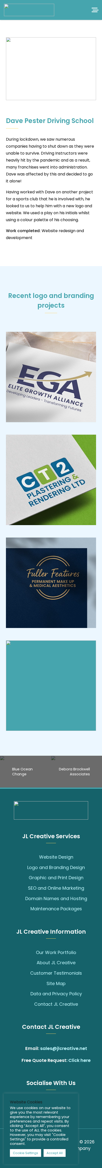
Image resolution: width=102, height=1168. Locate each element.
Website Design (56, 857)
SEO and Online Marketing (56, 888)
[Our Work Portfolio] (31, 952)
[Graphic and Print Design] (24, 877)
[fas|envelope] (20, 1048)
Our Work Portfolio (56, 952)
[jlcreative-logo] (29, 10)
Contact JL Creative (56, 1004)
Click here (79, 1060)
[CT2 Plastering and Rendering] (51, 480)
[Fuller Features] (51, 583)
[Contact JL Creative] (29, 1004)
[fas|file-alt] (16, 1060)
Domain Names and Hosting (56, 898)
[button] (95, 10)
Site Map (56, 983)
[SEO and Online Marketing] (23, 888)
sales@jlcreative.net (63, 1048)
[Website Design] (34, 857)
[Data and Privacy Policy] (25, 993)
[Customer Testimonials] (25, 973)
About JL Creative (56, 962)
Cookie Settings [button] (25, 1153)
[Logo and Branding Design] (22, 867)
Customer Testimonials (56, 973)
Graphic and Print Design (56, 878)
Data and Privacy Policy (56, 994)
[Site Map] (41, 983)
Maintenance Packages (56, 909)
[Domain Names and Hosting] (20, 898)
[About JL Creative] (31, 962)
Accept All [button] (55, 1153)
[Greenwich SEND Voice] (51, 685)
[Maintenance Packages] (25, 908)
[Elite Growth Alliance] (51, 377)
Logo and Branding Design (56, 867)
